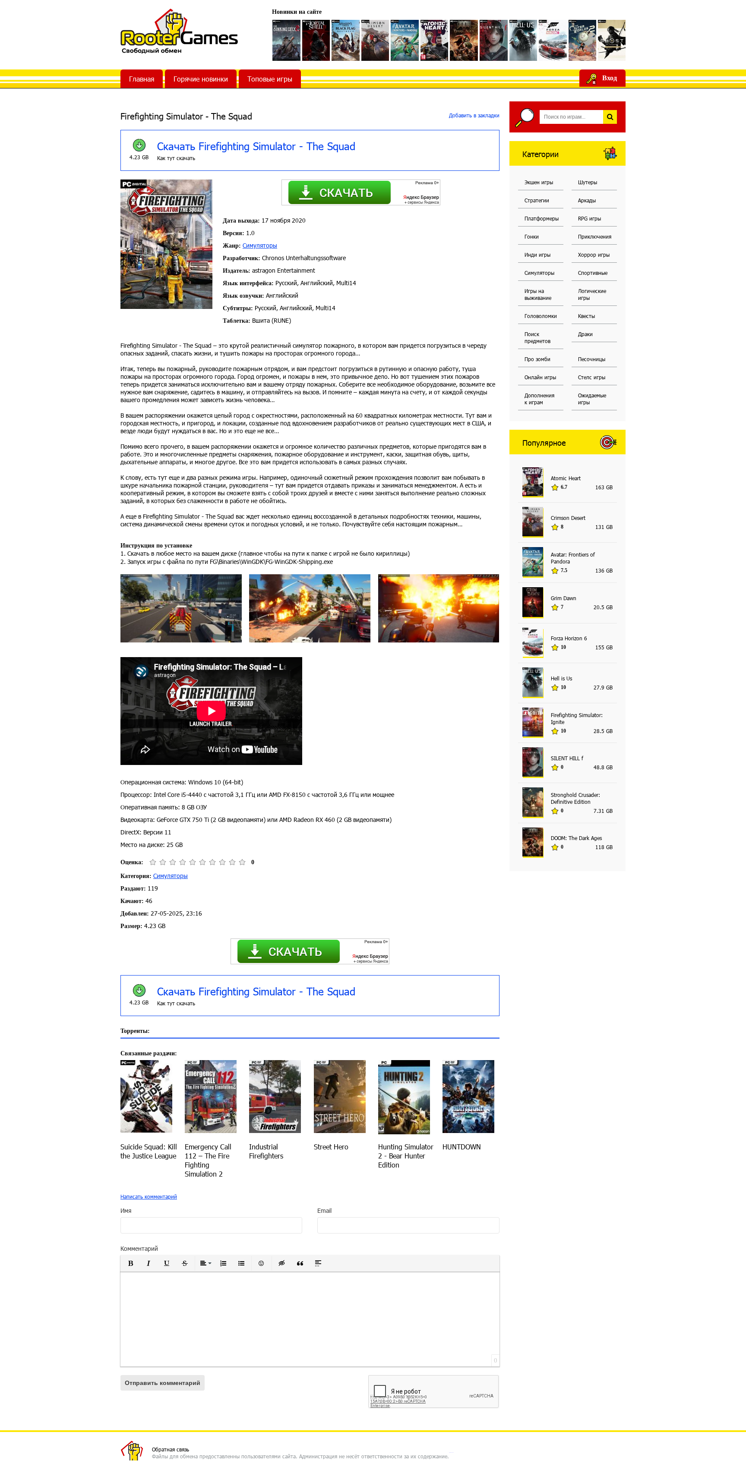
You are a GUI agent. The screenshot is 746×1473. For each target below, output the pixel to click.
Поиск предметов (537, 337)
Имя (125, 1210)
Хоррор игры (594, 254)
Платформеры (542, 218)
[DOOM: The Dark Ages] (464, 40)
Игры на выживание (538, 294)
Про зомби (537, 359)
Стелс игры (591, 377)
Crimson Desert (568, 517)
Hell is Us (561, 678)
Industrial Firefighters (266, 1151)
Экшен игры (539, 182)
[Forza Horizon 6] (553, 40)
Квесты (586, 315)
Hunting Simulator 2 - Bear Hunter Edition (405, 1155)
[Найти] (610, 117)
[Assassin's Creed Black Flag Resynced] (346, 40)
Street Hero (331, 1146)
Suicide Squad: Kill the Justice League (148, 1151)
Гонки (532, 236)
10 (242, 862)
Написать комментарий (148, 1196)
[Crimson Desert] (375, 40)
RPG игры (589, 218)
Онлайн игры (540, 377)
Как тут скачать (176, 157)
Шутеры (587, 182)
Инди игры (537, 254)
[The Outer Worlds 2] (583, 40)
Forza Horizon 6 (569, 638)
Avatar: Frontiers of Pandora (573, 558)
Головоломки (541, 315)
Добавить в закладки (473, 115)
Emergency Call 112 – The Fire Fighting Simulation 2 (208, 1160)
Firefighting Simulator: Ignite (577, 718)
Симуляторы (260, 245)
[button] (130, 1263)
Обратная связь (170, 1449)
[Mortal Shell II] (316, 40)
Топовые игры (269, 78)
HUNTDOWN (462, 1146)
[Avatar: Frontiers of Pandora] (405, 40)
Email (324, 1210)
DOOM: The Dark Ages (576, 837)
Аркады (587, 200)
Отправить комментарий (162, 1382)
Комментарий (139, 1248)
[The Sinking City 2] (286, 40)
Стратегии (537, 200)
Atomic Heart (566, 478)
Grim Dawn (563, 598)
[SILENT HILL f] (494, 40)
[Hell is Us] (523, 40)
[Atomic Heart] (434, 40)
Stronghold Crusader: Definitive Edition (575, 798)
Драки (585, 333)
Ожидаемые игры (592, 399)
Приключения (594, 236)
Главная (141, 78)
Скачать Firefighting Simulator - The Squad (256, 146)
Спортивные (592, 272)
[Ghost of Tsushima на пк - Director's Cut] (612, 40)
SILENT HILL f (567, 758)
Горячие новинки (201, 78)
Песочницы (591, 359)
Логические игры (592, 294)
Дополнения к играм (539, 399)
